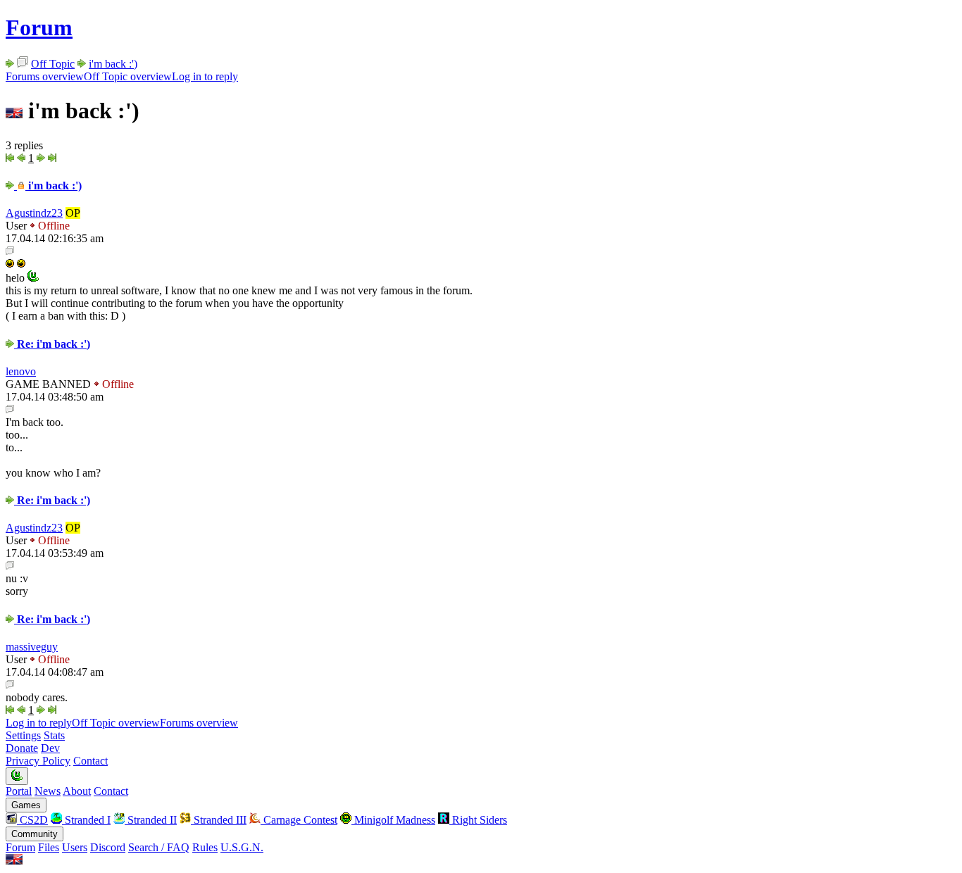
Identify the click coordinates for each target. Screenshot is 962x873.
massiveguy (32, 647)
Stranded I (86, 820)
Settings (23, 735)
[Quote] (10, 251)
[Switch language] (14, 861)
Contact (90, 761)
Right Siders (478, 820)
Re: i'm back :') (52, 344)
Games (26, 805)
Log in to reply (205, 76)
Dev (50, 748)
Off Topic (53, 64)
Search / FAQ (158, 847)
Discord (107, 847)
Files (48, 847)
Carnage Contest (299, 820)
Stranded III (218, 820)
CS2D (32, 820)
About (77, 791)
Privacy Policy (38, 761)
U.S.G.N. (241, 847)
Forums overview (45, 76)
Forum (39, 27)
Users (74, 847)
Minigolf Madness (393, 820)
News (48, 791)
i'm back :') (113, 64)
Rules (205, 847)
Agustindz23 (34, 213)
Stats (54, 735)
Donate (22, 748)
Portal (19, 791)
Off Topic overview (128, 76)
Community (34, 834)
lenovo (21, 371)
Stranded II (151, 820)
